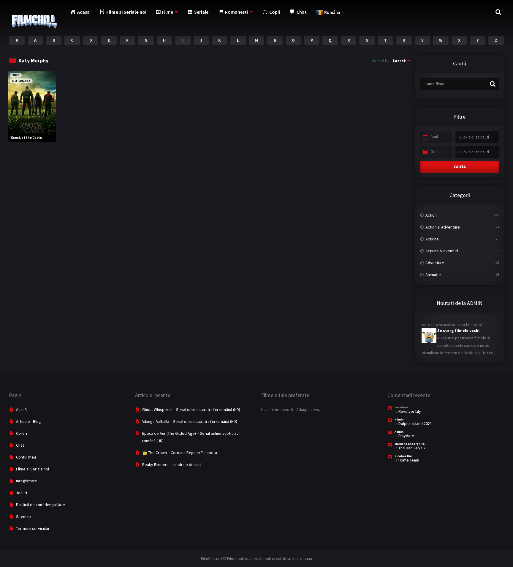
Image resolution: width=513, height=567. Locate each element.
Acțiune (432, 239)
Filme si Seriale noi (32, 469)
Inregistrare (26, 480)
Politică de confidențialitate (40, 504)
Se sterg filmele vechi (458, 325)
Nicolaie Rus (403, 456)
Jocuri (21, 492)
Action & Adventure (442, 227)
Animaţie (433, 274)
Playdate (406, 435)
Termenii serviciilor (33, 528)
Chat (20, 445)
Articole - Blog (28, 421)
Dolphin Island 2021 (415, 423)
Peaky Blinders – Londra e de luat (171, 464)
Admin (399, 419)
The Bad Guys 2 (411, 448)
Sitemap (23, 516)
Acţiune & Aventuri (441, 250)
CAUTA (460, 166)
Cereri (21, 433)
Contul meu (26, 457)
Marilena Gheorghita (410, 444)
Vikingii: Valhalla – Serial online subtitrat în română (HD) (189, 421)
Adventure (434, 262)
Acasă (21, 409)
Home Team (408, 460)
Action (431, 215)
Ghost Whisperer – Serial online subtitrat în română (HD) (191, 409)
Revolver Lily (409, 411)
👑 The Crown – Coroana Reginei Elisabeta (179, 452)
